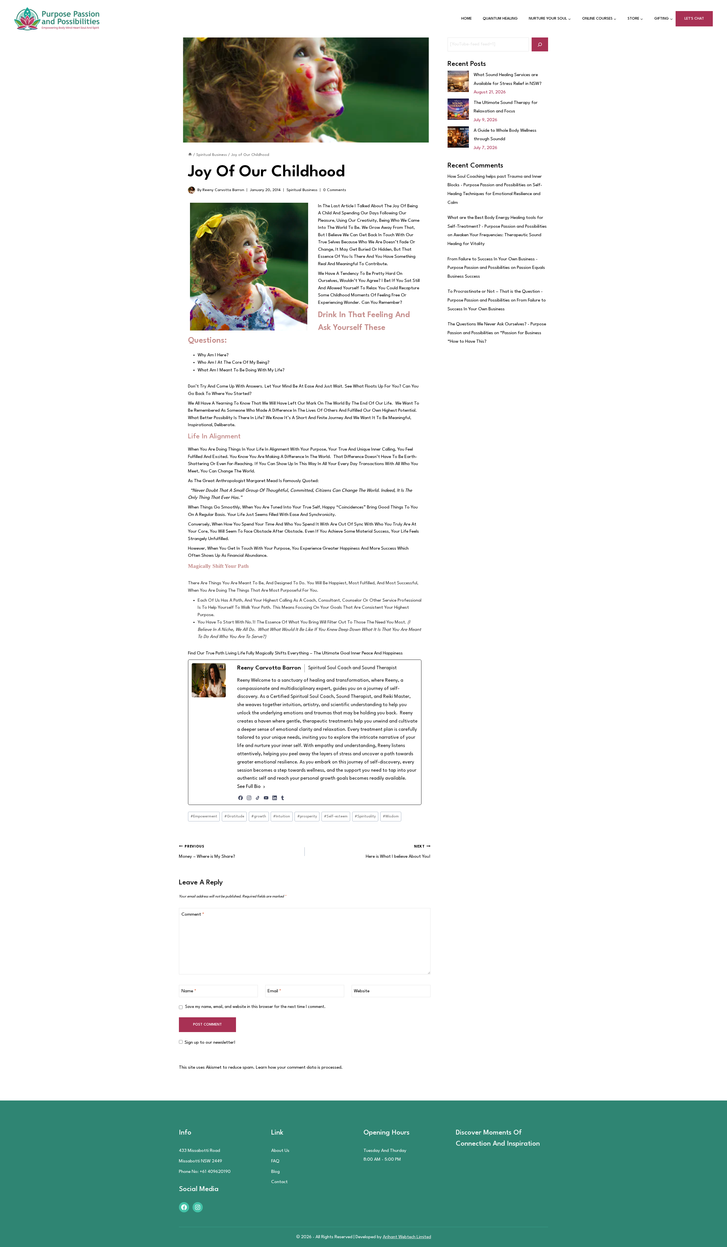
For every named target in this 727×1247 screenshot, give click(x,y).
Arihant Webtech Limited (407, 1237)
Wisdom (391, 816)
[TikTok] (257, 797)
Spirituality (365, 816)
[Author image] (191, 190)
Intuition (281, 816)
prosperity (307, 816)
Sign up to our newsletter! (210, 1042)
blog (275, 1171)
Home (466, 18)
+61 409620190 (215, 1171)
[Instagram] (249, 797)
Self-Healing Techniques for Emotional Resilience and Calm (495, 194)
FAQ (275, 1161)
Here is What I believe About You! (398, 852)
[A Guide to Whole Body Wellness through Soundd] (458, 137)
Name (188, 991)
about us (280, 1150)
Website (361, 991)
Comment (192, 914)
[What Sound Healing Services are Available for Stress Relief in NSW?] (458, 81)
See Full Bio (249, 786)
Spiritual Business (302, 190)
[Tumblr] (282, 797)
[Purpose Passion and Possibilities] (56, 19)
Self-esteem (336, 816)
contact (279, 1182)
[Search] (540, 44)
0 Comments (334, 190)
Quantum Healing (500, 18)
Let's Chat (694, 18)
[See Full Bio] (264, 787)
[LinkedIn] (274, 797)
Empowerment (204, 816)
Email (274, 991)
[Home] (190, 155)
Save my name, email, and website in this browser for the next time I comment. (255, 1007)
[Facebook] (240, 797)
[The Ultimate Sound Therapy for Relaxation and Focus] (458, 109)
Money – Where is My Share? (207, 852)
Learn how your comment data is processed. (299, 1067)
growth (258, 816)
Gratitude (234, 816)
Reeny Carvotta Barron (223, 190)
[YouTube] (266, 797)
